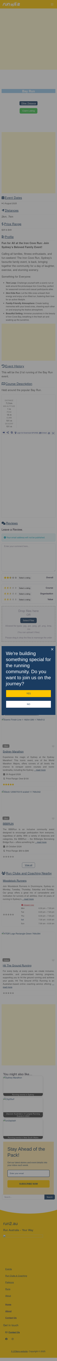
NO (28, 704)
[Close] (52, 649)
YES (28, 693)
